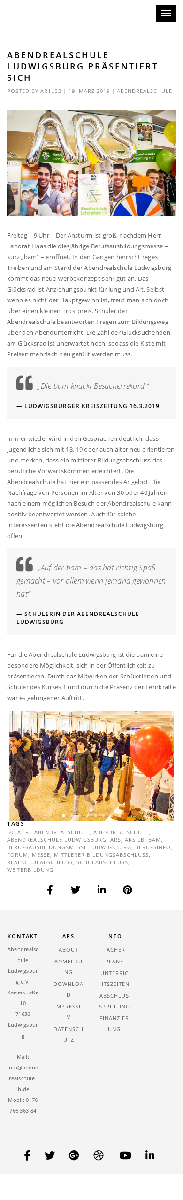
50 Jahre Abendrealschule (48, 832)
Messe (41, 854)
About (68, 949)
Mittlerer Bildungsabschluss (101, 854)
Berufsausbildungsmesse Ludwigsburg (69, 847)
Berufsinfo (153, 847)
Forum (17, 854)
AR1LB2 (50, 90)
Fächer (114, 949)
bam (154, 839)
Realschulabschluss (40, 862)
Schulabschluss (102, 862)
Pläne (114, 961)
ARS (115, 839)
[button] (64, 815)
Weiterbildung (30, 869)
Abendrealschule (144, 90)
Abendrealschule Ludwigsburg (57, 839)
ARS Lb (135, 839)
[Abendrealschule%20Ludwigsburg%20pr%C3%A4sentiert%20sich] (50, 890)
